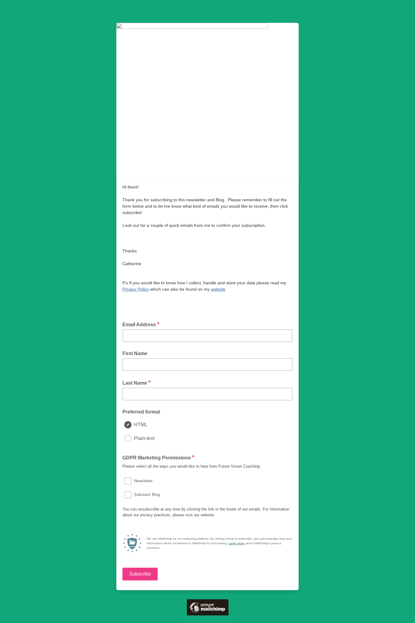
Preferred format (141, 411)
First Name (134, 353)
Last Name (136, 382)
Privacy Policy (135, 289)
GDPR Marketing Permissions (158, 457)
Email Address (140, 324)
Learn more (236, 543)
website (218, 289)
